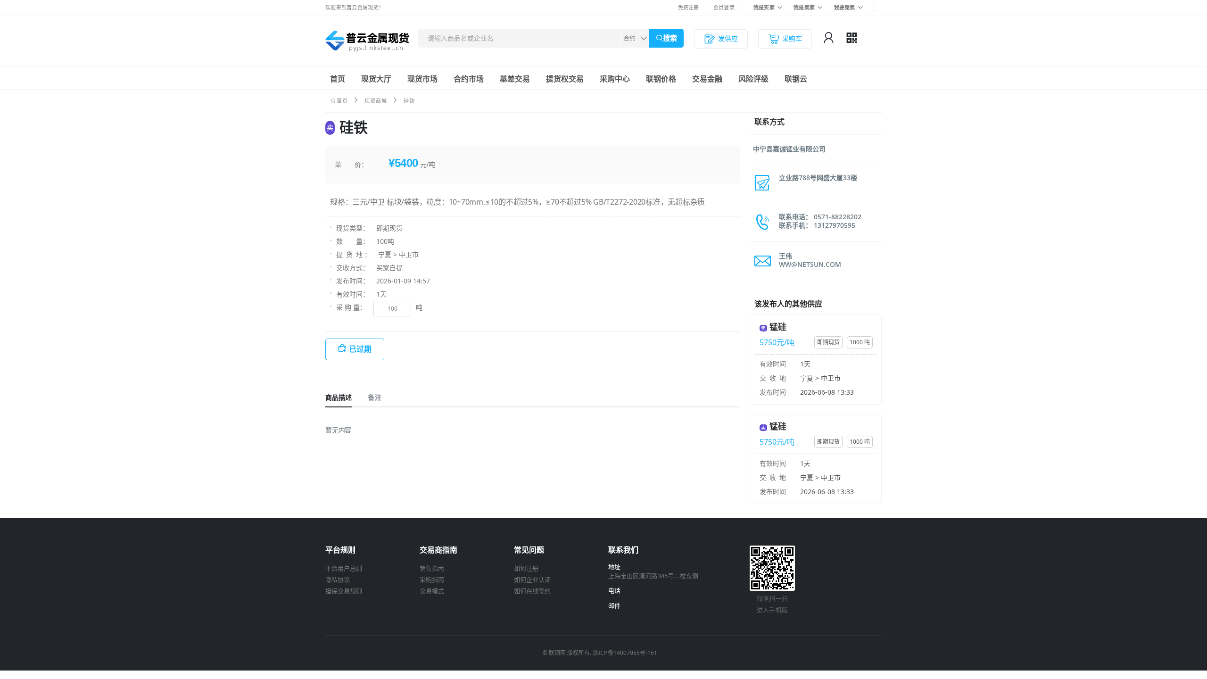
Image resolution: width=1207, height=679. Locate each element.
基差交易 (515, 79)
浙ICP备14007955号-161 (625, 653)
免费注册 (688, 7)
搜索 (670, 38)
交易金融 (707, 79)
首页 (337, 79)
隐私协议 (337, 579)
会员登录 (724, 7)
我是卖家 (804, 7)
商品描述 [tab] (338, 397)
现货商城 (375, 100)
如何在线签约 (532, 591)
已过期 (360, 349)
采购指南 (432, 579)
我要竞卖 (844, 7)
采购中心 (615, 79)
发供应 (728, 38)
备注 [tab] (374, 397)
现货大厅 (376, 79)
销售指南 (432, 568)
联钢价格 (661, 79)
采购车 (792, 38)
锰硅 (777, 326)
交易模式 (432, 591)
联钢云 (796, 79)
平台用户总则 (343, 568)
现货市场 (422, 79)
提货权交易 (565, 79)
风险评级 (753, 79)
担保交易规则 (343, 591)
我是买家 (764, 7)
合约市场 (469, 79)
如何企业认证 (532, 579)
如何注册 (526, 568)
